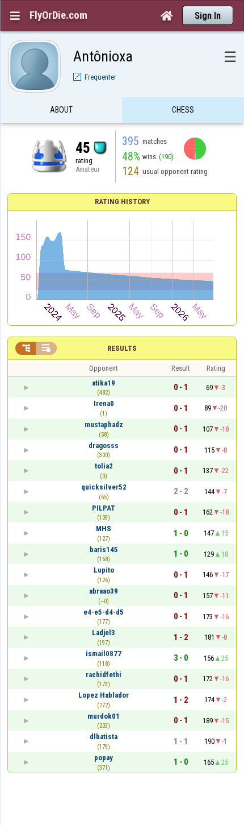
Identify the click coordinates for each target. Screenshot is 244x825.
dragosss (104, 445)
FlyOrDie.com (58, 15)
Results (122, 348)
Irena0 (104, 403)
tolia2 (104, 466)
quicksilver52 (104, 487)
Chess (183, 109)
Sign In (208, 15)
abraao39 (103, 591)
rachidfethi (103, 674)
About (61, 109)
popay (103, 757)
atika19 (103, 383)
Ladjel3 (103, 632)
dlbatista (103, 736)
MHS (103, 528)
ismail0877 (103, 653)
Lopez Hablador (103, 695)
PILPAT (103, 508)
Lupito (104, 570)
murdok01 (103, 716)
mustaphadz (104, 424)
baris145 (104, 549)
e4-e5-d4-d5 (103, 612)
